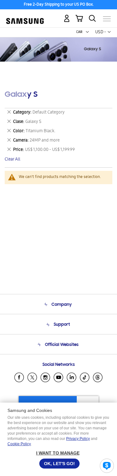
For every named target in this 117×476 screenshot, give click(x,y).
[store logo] (25, 16)
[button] (87, 32)
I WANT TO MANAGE (58, 452)
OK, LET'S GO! (59, 463)
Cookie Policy (19, 444)
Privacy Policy (78, 438)
